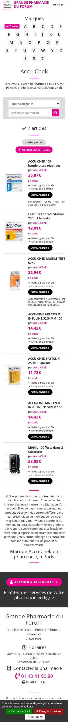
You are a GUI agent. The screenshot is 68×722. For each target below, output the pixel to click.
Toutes (13, 26)
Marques (34, 18)
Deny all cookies (49, 711)
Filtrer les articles (35, 149)
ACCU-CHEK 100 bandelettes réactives (44, 163)
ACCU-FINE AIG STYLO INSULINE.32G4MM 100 (45, 316)
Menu (59, 5)
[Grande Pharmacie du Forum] (7, 4)
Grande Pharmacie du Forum (31, 4)
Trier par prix (35, 142)
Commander (39, 194)
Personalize (35, 716)
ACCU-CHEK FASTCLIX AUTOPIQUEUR (44, 361)
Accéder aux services (34, 582)
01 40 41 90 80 (36, 676)
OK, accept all (20, 711)
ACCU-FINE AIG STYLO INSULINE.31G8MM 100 (45, 405)
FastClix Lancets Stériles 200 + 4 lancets (46, 216)
